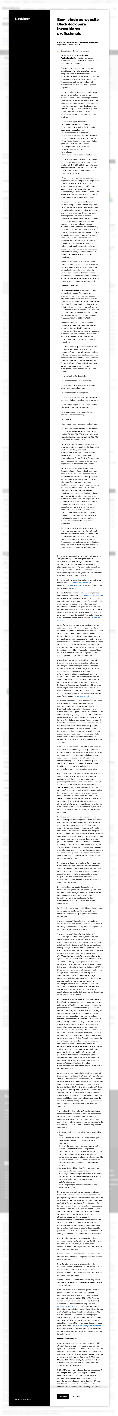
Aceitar (63, 1397)
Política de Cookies (80, 583)
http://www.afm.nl (65, 1306)
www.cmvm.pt (83, 696)
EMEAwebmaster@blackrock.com (86, 1326)
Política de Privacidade (73, 586)
